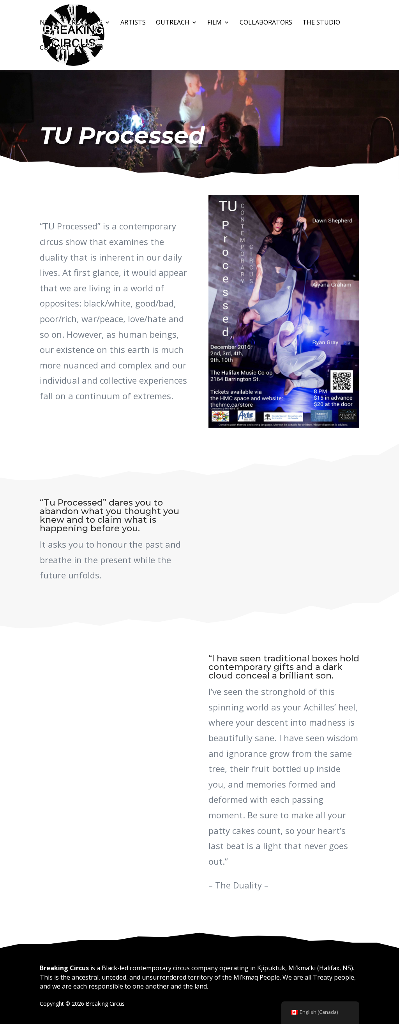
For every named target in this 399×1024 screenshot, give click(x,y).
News (156, 22)
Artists (240, 22)
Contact (273, 48)
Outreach (280, 22)
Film (322, 22)
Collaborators (173, 48)
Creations (192, 22)
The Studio (229, 48)
